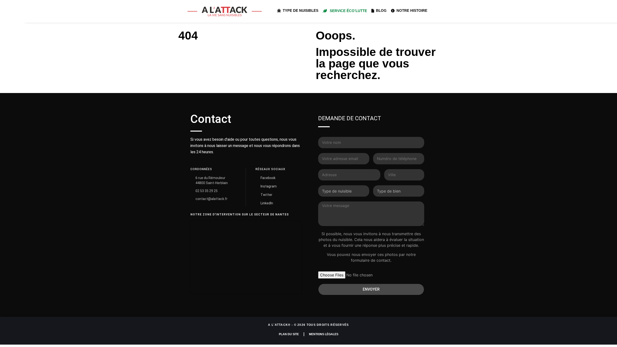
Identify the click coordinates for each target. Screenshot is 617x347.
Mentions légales (323, 334)
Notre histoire (411, 10)
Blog (380, 10)
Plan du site (289, 334)
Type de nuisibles (299, 10)
